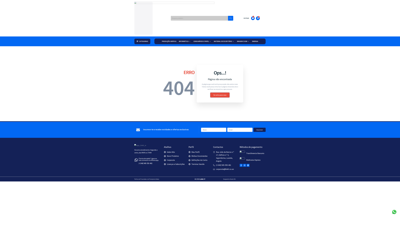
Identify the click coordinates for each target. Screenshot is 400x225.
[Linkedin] (248, 165)
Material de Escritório (223, 41)
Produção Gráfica (169, 41)
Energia (255, 41)
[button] (142, 41)
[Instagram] (244, 165)
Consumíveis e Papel (201, 41)
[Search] (230, 18)
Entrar (246, 18)
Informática (184, 41)
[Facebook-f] (241, 165)
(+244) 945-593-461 (145, 163)
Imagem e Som (242, 41)
